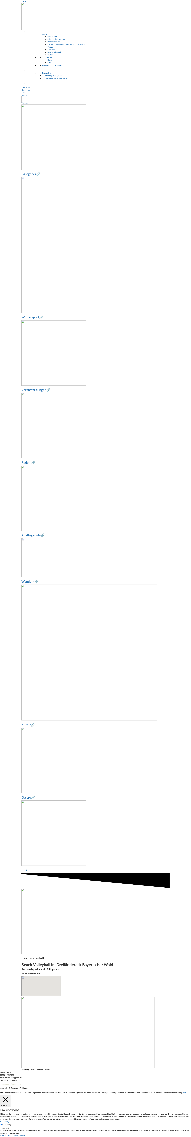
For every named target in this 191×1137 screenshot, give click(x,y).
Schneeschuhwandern (56, 39)
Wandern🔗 (29, 581)
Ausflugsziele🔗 (33, 535)
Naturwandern (53, 42)
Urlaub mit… (49, 57)
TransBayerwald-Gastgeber (56, 78)
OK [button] (184, 1092)
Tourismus (26, 87)
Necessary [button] (4, 1122)
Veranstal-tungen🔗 (35, 390)
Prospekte (46, 73)
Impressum (4, 1084)
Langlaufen (52, 36)
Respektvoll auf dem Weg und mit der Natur (66, 44)
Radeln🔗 (28, 462)
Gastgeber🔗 (30, 174)
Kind (49, 62)
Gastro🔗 (28, 797)
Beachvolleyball (54, 52)
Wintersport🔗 (32, 317)
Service (31, 70)
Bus (24, 870)
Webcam (25, 103)
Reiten (50, 55)
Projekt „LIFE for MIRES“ (52, 65)
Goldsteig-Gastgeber (53, 75)
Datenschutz (16, 1084)
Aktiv (44, 34)
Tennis (50, 47)
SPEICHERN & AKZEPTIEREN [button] (12, 1136)
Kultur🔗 (28, 725)
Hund (49, 60)
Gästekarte (33, 83)
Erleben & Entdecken (37, 31)
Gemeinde (25, 90)
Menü (25, 1)
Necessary (6, 1124)
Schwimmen (52, 49)
